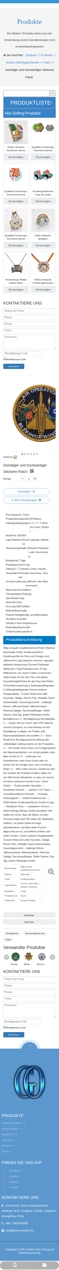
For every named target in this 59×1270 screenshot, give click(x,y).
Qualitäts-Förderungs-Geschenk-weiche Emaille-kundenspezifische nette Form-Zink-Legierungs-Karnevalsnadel (16, 237)
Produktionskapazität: (17, 518)
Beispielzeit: (12, 560)
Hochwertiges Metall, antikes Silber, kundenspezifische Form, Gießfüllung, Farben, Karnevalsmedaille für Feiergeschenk (16, 281)
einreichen (13, 366)
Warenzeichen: (14, 589)
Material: (10, 610)
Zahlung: (10, 568)
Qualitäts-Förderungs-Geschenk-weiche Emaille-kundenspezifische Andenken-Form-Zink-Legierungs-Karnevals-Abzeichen (16, 193)
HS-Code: (11, 606)
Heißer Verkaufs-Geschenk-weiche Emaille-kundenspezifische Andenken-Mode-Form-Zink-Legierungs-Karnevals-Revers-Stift (16, 149)
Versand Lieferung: (16, 581)
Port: (8, 514)
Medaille (7, 1145)
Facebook (15, 1170)
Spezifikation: (13, 598)
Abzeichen (8, 1134)
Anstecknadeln (11, 1128)
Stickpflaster (12, 933)
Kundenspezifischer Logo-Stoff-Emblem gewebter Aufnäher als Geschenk (15, 964)
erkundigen (17, 157)
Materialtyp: (12, 627)
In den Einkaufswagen (25, 500)
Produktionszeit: (14, 564)
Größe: (9, 631)
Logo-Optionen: (14, 539)
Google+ (14, 1176)
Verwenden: (12, 573)
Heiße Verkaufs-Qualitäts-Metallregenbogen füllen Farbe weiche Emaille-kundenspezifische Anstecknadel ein (43, 237)
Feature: (10, 614)
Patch (8, 939)
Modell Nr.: (11, 535)
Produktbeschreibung (24, 639)
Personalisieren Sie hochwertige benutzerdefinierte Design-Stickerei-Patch (42, 964)
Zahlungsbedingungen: (18, 523)
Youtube (14, 1187)
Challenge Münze (12, 1123)
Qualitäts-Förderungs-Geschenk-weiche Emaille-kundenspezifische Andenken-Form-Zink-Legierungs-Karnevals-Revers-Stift (43, 149)
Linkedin (14, 1182)
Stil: (8, 623)
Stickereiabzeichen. (35, 933)
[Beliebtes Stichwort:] (53, 93)
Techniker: (11, 618)
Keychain (7, 1140)
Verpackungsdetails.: (17, 548)
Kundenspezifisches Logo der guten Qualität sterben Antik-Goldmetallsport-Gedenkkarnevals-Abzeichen (43, 193)
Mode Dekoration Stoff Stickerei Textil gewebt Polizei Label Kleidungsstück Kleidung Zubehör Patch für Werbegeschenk (29, 964)
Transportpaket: (14, 593)
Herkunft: (11, 602)
